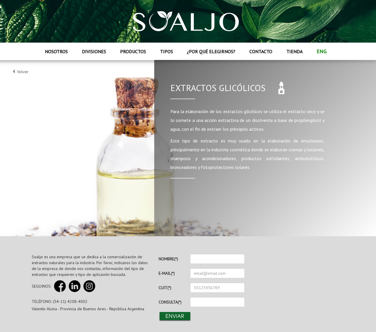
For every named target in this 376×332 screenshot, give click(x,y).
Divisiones (94, 51)
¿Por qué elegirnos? (211, 51)
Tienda (294, 51)
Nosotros (56, 51)
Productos (133, 51)
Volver (22, 71)
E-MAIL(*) (167, 273)
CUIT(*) (165, 287)
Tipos (166, 51)
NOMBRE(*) (168, 258)
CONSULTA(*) (170, 302)
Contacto (260, 51)
